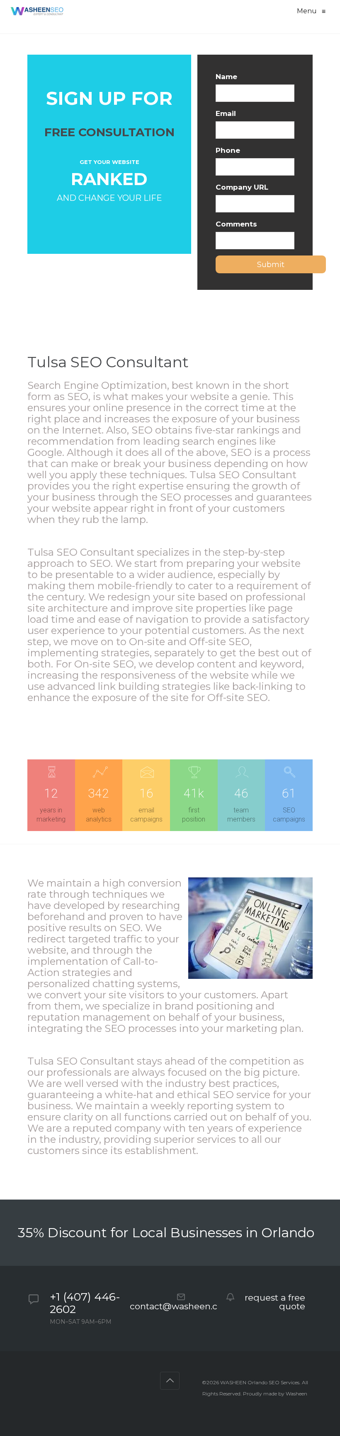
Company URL (242, 187)
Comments (236, 224)
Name (226, 76)
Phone (228, 150)
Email (226, 113)
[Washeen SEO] (36, 11)
